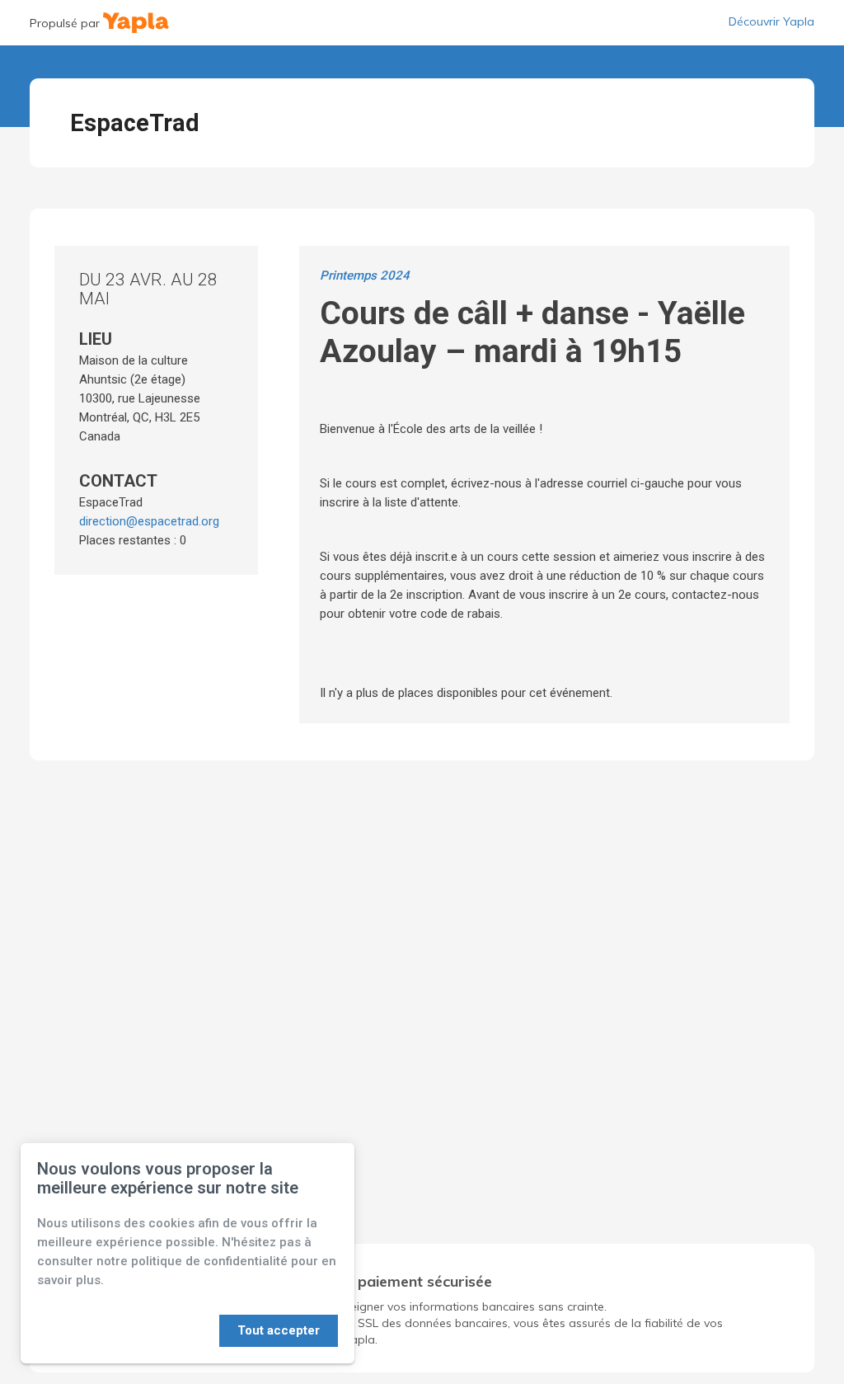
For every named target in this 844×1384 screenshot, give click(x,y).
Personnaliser (168, 1330)
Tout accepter (278, 1330)
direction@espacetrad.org (149, 521)
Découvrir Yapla (771, 21)
